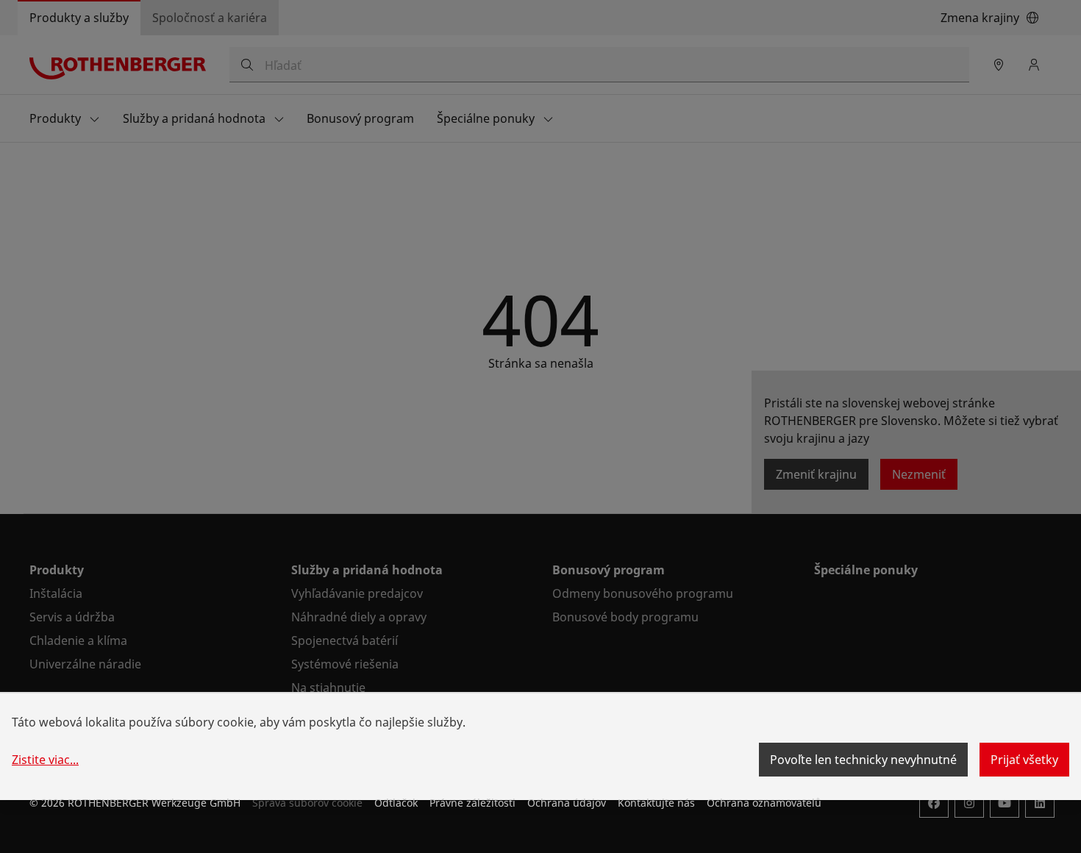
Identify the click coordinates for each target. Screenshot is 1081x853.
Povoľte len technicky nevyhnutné (863, 760)
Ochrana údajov (566, 803)
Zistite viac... (45, 760)
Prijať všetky (1024, 760)
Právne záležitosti (472, 803)
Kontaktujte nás (656, 803)
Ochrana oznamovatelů (764, 803)
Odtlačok (396, 803)
